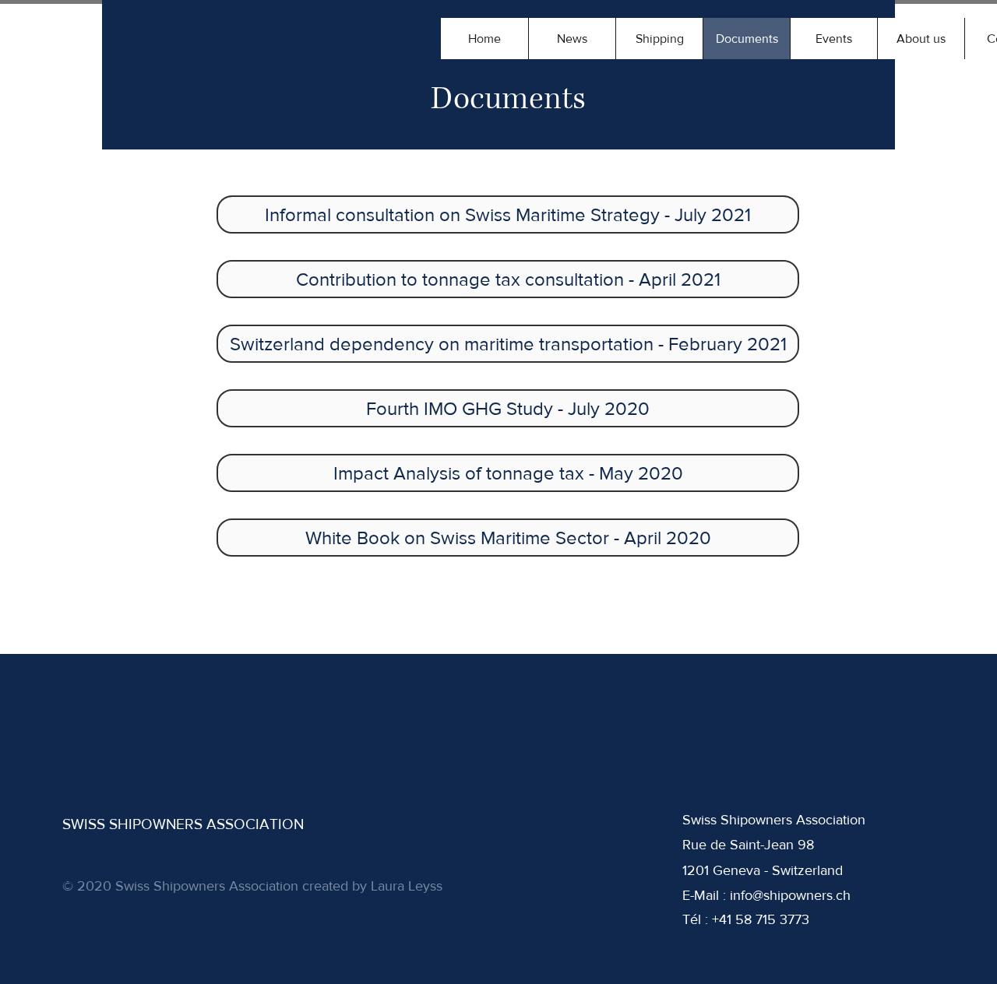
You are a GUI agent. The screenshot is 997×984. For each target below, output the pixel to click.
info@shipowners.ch (790, 895)
